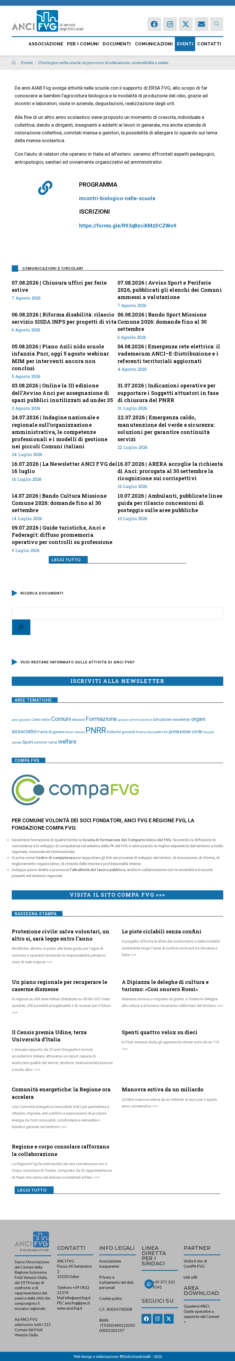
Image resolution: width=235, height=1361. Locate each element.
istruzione (162, 719)
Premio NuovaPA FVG (152, 732)
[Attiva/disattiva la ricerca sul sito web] (216, 24)
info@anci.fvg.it (78, 1298)
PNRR (95, 730)
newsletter (181, 719)
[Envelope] (201, 24)
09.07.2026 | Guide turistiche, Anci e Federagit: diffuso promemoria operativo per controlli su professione (62, 534)
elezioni (78, 719)
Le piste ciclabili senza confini (161, 931)
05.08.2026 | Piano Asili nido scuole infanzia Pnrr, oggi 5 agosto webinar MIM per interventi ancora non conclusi (60, 357)
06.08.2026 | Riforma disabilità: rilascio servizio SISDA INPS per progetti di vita (64, 318)
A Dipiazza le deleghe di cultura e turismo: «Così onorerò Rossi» (165, 985)
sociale (16, 742)
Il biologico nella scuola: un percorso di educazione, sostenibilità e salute (103, 62)
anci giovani (21, 720)
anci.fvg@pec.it (77, 1303)
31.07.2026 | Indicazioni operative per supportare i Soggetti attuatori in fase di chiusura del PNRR (168, 392)
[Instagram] (170, 24)
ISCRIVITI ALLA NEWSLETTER (117, 680)
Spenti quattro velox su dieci (159, 1032)
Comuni (61, 718)
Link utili (190, 1277)
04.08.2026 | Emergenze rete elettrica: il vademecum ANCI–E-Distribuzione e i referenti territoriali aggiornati (168, 353)
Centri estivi (41, 720)
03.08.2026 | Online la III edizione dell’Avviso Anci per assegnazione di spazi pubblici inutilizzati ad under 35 (62, 392)
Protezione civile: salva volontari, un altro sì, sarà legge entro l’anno (60, 935)
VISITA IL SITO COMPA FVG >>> (117, 894)
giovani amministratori (135, 720)
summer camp (45, 742)
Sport (27, 742)
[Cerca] (21, 627)
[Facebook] (154, 24)
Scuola (208, 732)
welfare (67, 741)
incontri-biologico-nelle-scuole (117, 198)
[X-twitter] (186, 24)
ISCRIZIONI (94, 211)
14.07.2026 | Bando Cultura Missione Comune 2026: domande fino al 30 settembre (59, 502)
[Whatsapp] (149, 1284)
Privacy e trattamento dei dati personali (116, 1282)
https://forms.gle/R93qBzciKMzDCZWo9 (128, 226)
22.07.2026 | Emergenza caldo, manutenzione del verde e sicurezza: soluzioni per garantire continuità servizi (166, 428)
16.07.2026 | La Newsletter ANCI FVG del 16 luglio (64, 467)
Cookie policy (110, 1298)
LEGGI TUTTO (66, 559)
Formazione (101, 718)
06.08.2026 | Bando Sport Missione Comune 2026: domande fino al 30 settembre (162, 321)
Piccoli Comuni (75, 732)
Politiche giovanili (121, 732)
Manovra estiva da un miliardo (162, 1089)
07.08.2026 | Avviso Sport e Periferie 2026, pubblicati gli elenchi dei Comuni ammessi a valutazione (169, 289)
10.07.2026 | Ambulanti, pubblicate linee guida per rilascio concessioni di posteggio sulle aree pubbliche (169, 502)
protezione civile (185, 731)
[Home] (13, 62)
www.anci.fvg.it (69, 1308)
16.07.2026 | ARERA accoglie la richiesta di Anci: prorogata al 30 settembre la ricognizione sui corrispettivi (170, 471)
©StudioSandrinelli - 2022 (141, 1356)
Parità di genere (51, 732)
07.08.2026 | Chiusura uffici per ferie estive (59, 286)
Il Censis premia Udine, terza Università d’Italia (49, 1036)
